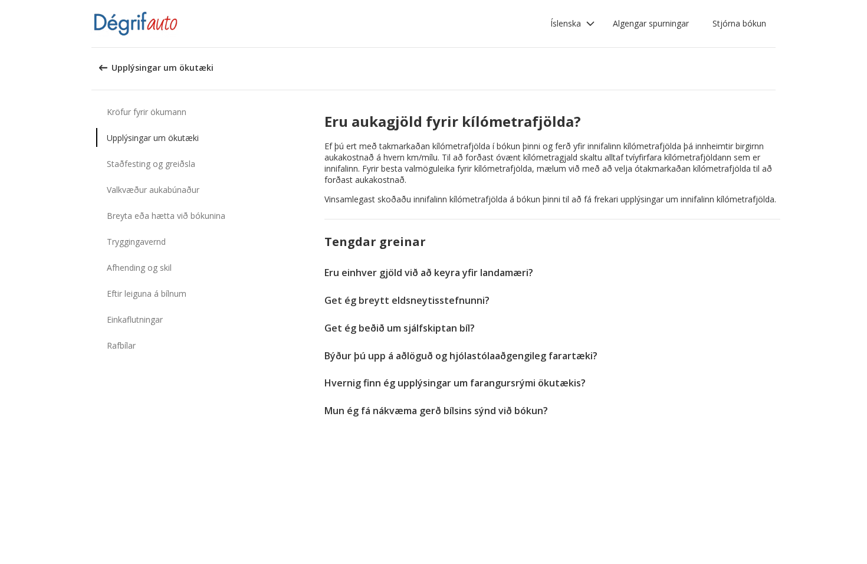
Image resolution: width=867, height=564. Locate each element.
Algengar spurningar (651, 23)
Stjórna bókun (739, 23)
